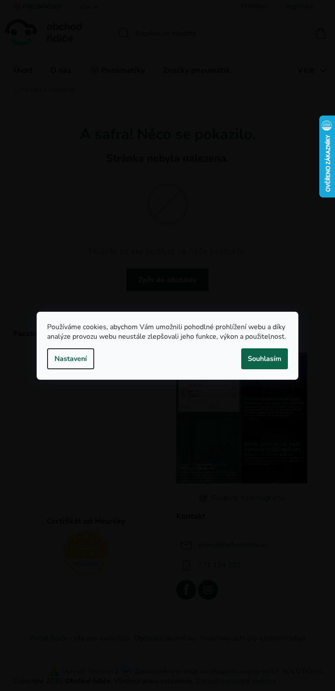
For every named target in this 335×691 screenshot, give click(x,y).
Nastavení (71, 359)
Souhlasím (264, 359)
